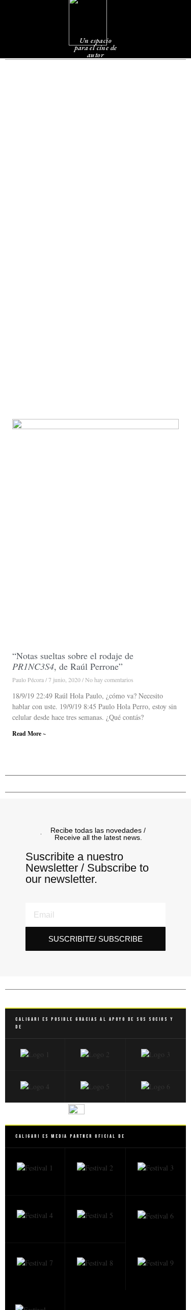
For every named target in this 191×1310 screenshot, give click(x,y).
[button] (163, 25)
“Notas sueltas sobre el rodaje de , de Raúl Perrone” (72, 661)
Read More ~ (29, 733)
